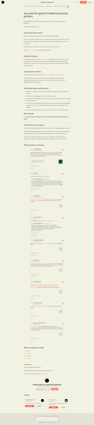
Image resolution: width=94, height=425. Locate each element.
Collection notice (56, 416)
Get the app (53, 419)
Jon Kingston (52, 399)
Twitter (28, 353)
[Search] (75, 2)
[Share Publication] (78, 2)
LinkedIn (28, 356)
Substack (41, 422)
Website (28, 351)
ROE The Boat (43, 374)
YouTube (28, 358)
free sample (32, 50)
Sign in (90, 2)
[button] (26, 6)
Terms (50, 416)
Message (39, 406)
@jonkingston (51, 401)
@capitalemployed (28, 401)
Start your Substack (43, 419)
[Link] (22, 15)
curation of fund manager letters (54, 75)
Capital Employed (29, 399)
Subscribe (83, 2)
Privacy (46, 416)
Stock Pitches (44, 59)
